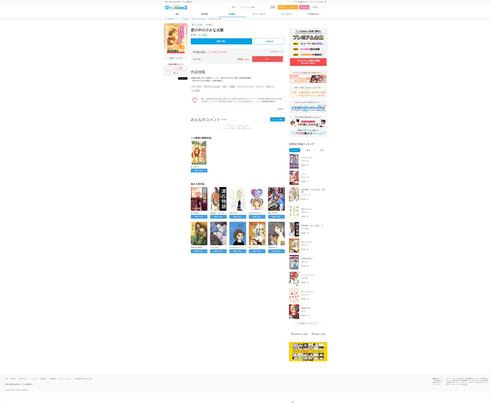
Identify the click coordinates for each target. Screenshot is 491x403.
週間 (308, 150)
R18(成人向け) (313, 14)
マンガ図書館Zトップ (171, 19)
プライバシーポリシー (65, 379)
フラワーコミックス (246, 86)
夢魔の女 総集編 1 (197, 247)
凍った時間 (194, 213)
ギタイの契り (214, 247)
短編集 (232, 86)
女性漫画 (231, 14)
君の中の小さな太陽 (198, 19)
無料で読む (221, 41)
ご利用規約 (52, 379)
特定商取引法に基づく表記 (83, 379)
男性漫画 (204, 14)
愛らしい (270, 86)
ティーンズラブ (259, 14)
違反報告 (280, 109)
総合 (177, 14)
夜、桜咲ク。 (195, 167)
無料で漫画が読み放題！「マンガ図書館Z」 (19, 384)
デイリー (294, 150)
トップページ (34, 379)
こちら (465, 384)
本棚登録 (269, 41)
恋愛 (225, 86)
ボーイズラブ (286, 14)
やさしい (260, 86)
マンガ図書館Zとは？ (301, 2)
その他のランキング (307, 323)
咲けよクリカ (253, 247)
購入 (267, 59)
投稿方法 (13, 379)
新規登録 (282, 7)
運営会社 (43, 379)
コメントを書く (277, 119)
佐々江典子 (202, 35)
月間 (321, 150)
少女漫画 (196, 90)
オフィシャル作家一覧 (318, 2)
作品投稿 (304, 7)
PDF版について (276, 51)
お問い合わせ (23, 379)
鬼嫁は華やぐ (272, 247)
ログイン (293, 7)
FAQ (6, 379)
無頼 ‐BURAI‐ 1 (273, 213)
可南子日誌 (233, 213)
